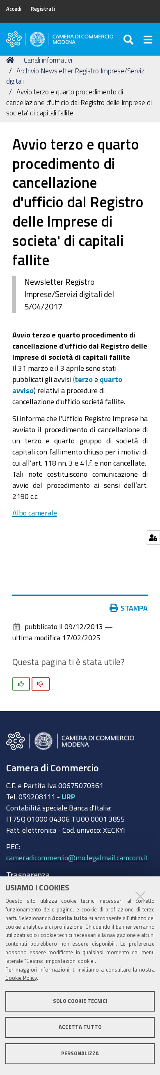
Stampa (134, 607)
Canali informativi (48, 59)
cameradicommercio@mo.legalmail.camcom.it (77, 857)
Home (11, 60)
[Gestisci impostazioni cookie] (153, 537)
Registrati (43, 9)
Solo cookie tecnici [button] (80, 1001)
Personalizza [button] (80, 1053)
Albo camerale (34, 512)
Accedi (13, 9)
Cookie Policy (21, 978)
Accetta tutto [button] (80, 1027)
